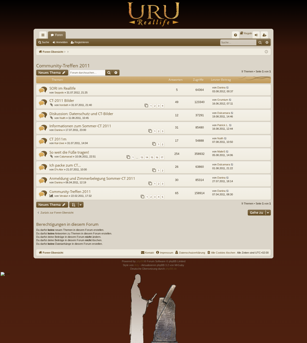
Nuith (62, 117)
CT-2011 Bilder (61, 100)
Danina (221, 87)
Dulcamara (223, 112)
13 (142, 157)
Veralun (63, 195)
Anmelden (62, 42)
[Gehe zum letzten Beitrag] (227, 87)
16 (157, 157)
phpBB (140, 261)
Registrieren (82, 42)
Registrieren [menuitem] (265, 36)
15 (152, 157)
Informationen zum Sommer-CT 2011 (80, 125)
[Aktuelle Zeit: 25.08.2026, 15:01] (266, 52)
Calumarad (65, 156)
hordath (63, 105)
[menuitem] (235, 35)
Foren (59, 35)
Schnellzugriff (44, 36)
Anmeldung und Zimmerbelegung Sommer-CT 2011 (92, 178)
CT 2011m (57, 139)
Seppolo (59, 92)
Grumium (222, 99)
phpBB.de (171, 268)
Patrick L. (222, 125)
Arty (136, 265)
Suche (45, 42)
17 (162, 157)
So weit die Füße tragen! (69, 152)
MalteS (221, 151)
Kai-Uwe (59, 143)
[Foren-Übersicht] (153, 14)
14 (147, 157)
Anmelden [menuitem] (257, 36)
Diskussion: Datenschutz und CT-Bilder (81, 113)
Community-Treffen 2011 (63, 66)
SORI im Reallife (62, 88)
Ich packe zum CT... (65, 165)
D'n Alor (58, 169)
